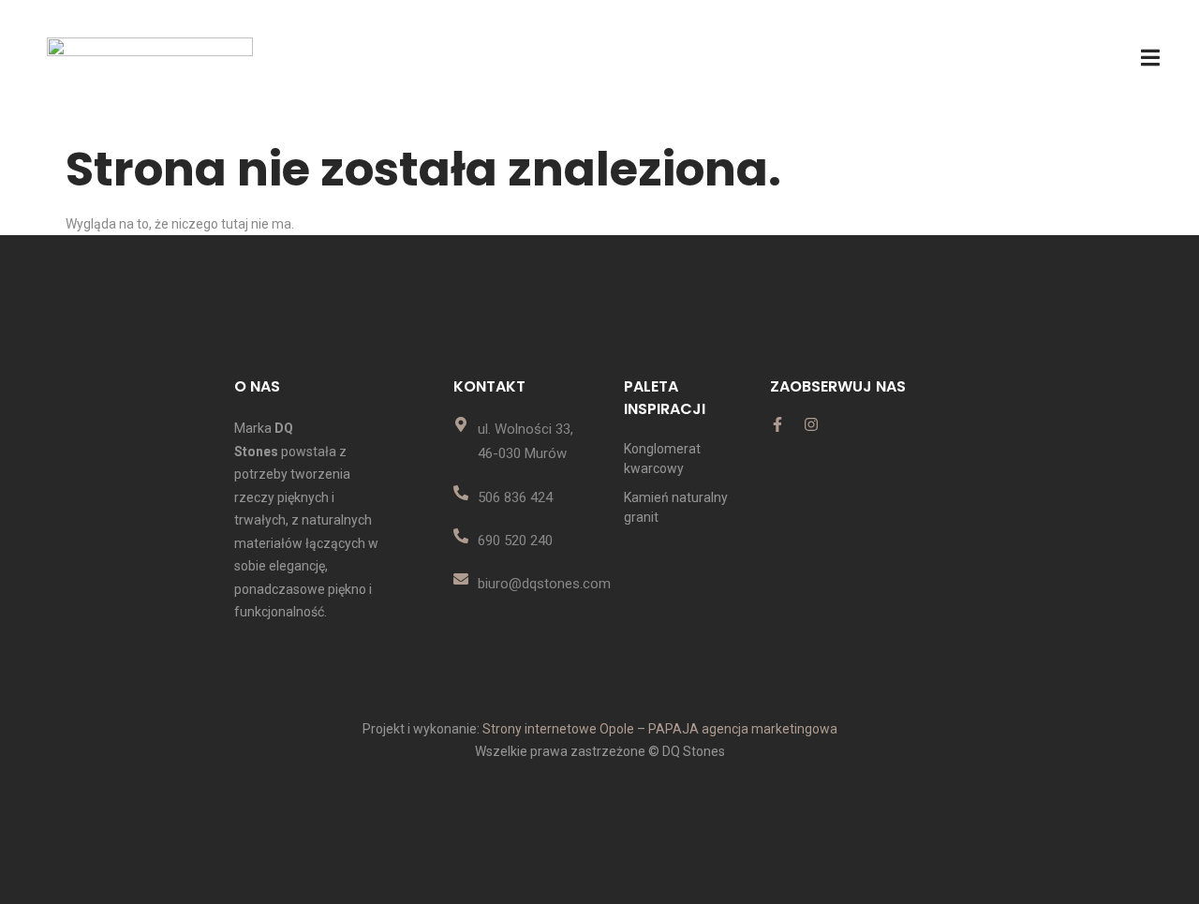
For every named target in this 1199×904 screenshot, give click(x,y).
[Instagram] (811, 424)
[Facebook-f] (777, 424)
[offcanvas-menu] (1150, 57)
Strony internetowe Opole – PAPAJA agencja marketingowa (659, 728)
